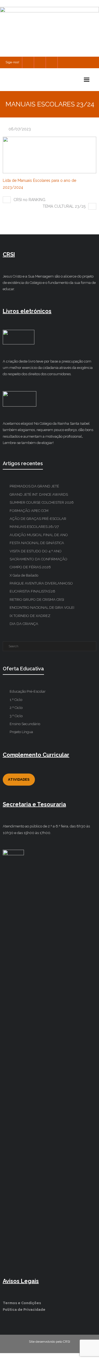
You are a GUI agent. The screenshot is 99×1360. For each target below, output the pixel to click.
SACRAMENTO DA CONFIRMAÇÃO (38, 559)
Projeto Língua (21, 732)
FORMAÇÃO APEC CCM (29, 511)
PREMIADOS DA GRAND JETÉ (34, 486)
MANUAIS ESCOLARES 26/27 (34, 527)
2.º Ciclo (16, 708)
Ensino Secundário (25, 724)
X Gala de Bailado (24, 575)
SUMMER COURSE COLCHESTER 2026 (42, 502)
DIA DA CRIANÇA (24, 624)
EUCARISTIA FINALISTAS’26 (32, 591)
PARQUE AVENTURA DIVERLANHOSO (41, 583)
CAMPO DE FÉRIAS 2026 (30, 567)
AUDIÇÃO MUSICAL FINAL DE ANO (39, 535)
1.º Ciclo (16, 700)
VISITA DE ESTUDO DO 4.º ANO (36, 551)
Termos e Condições (22, 1303)
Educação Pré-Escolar (28, 691)
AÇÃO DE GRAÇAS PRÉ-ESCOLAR (38, 519)
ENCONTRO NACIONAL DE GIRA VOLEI (42, 607)
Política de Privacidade (24, 1309)
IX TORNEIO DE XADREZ (30, 616)
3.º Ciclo (16, 716)
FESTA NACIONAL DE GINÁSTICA (37, 543)
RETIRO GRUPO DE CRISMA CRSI (37, 599)
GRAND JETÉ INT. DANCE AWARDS (39, 494)
